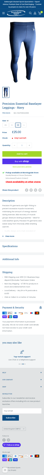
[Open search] (30, 13)
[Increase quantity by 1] (29, 145)
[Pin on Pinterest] (31, 190)
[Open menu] (3, 13)
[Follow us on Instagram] (8, 440)
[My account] (35, 13)
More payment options (22, 166)
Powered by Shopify (9, 470)
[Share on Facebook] (26, 190)
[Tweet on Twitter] (35, 190)
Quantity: (6, 145)
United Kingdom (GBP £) (12, 429)
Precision (6, 113)
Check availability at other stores (23, 181)
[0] (39, 13)
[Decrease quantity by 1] (14, 145)
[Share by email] (40, 190)
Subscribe (10, 418)
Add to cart (22, 154)
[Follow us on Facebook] (4, 440)
